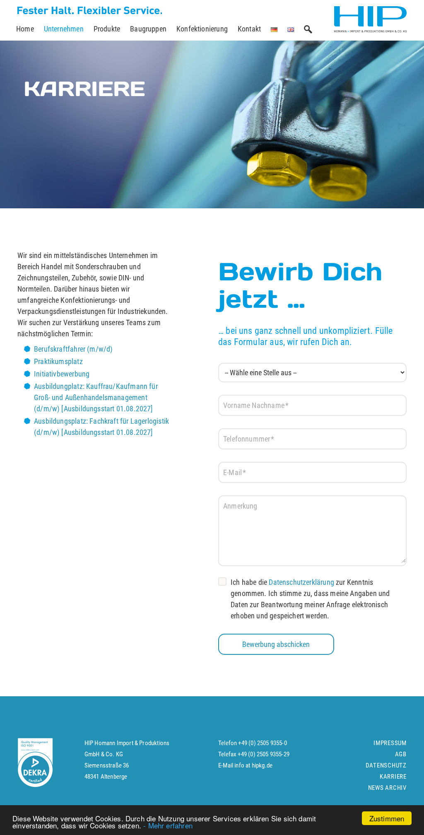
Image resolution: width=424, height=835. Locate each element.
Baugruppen (148, 28)
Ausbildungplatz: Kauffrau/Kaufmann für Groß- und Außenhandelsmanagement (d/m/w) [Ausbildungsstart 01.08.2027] (96, 397)
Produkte (107, 28)
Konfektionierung (202, 28)
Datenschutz (386, 765)
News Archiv (387, 788)
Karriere (393, 776)
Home (25, 28)
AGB (401, 754)
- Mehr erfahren (168, 825)
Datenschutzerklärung (301, 582)
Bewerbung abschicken (276, 644)
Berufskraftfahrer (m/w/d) (73, 349)
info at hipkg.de (253, 765)
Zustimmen (387, 818)
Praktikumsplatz (58, 361)
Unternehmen (64, 28)
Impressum (390, 743)
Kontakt (249, 28)
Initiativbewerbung (61, 373)
